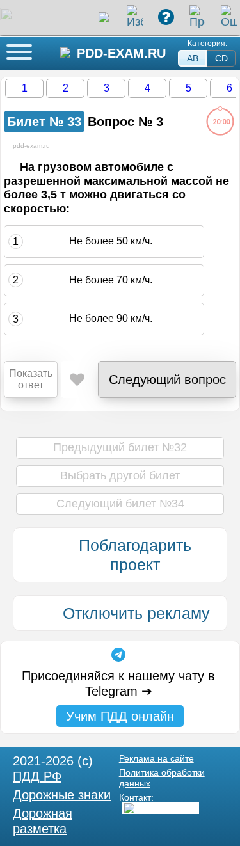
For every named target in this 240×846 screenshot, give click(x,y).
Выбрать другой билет (120, 475)
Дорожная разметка (42, 821)
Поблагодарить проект (135, 554)
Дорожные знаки (62, 795)
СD (221, 58)
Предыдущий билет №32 (120, 447)
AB (192, 58)
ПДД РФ (37, 776)
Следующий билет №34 (120, 503)
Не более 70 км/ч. (110, 280)
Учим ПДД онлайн (120, 716)
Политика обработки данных (162, 777)
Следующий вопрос (167, 379)
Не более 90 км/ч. (110, 318)
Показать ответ (30, 379)
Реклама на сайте (156, 758)
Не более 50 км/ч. (110, 240)
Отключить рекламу (136, 613)
